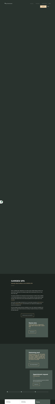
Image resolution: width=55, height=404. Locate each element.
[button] (1, 202)
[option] (49, 3)
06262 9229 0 (40, 302)
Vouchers (43, 6)
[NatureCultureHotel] (8, 3)
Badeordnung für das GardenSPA (27, 315)
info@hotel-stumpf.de (19, 303)
